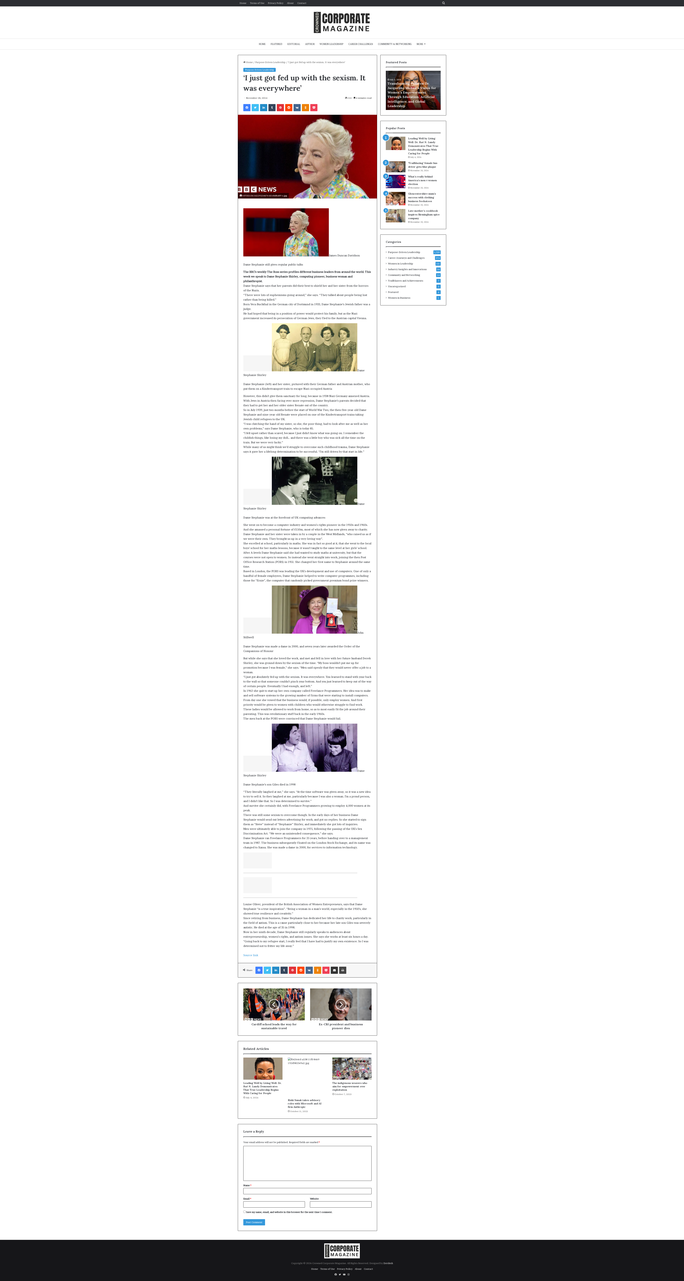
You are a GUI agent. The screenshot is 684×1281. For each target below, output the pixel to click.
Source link (250, 955)
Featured (276, 44)
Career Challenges (360, 44)
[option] (413, 90)
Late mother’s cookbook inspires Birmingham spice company (424, 214)
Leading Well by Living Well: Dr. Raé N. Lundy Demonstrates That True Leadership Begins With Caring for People (262, 1088)
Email (247, 1198)
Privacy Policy (275, 3)
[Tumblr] (272, 107)
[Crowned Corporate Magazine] (342, 22)
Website (314, 1198)
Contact (301, 3)
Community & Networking (395, 44)
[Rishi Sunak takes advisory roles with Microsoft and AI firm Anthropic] (307, 1077)
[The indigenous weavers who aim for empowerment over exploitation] (352, 1069)
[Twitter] (255, 107)
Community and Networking (404, 275)
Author (310, 44)
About (290, 3)
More (420, 44)
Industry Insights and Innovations (407, 269)
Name (247, 1185)
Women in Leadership (400, 263)
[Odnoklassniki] (305, 107)
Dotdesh (388, 1263)
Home (243, 3)
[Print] (342, 970)
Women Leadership (331, 44)
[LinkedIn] (263, 107)
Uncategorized (397, 286)
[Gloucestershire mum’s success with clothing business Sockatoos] (395, 198)
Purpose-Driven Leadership (270, 62)
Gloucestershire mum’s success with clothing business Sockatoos (422, 197)
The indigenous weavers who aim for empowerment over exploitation (349, 1086)
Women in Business (399, 297)
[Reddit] (288, 107)
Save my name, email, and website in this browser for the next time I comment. (289, 1212)
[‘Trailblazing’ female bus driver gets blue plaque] (395, 166)
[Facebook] (246, 107)
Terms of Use (257, 3)
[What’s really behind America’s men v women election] (395, 181)
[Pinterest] (280, 107)
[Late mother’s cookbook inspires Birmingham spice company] (395, 215)
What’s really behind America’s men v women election (422, 180)
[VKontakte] (297, 107)
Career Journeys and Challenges (406, 257)
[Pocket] (313, 107)
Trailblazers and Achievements (405, 280)
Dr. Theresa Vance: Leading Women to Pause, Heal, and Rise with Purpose (413, 101)
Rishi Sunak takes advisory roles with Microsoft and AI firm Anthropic (305, 1104)
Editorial (293, 44)
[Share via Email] (334, 970)
